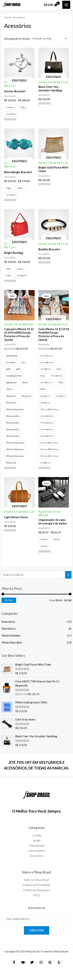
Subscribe (36, 930)
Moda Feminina (10, 635)
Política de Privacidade (36, 884)
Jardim (36, 840)
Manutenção (36, 845)
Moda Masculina (11, 642)
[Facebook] (14, 962)
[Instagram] (41, 962)
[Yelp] (59, 962)
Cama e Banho (36, 850)
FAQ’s (36, 895)
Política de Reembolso (36, 890)
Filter (9, 600)
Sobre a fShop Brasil (36, 879)
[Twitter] (32, 962)
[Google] (50, 962)
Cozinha (37, 835)
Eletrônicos (8, 628)
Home (7, 17)
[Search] (68, 575)
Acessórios (8, 621)
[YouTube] (23, 962)
